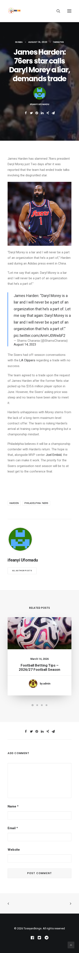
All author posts (22, 571)
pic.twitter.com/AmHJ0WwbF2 (39, 335)
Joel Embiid (54, 455)
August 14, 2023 (25, 344)
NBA (20, 42)
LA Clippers (27, 360)
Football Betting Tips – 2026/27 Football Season (39, 667)
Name (13, 806)
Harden (14, 503)
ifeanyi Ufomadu (39, 104)
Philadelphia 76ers (36, 503)
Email (13, 828)
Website (14, 850)
